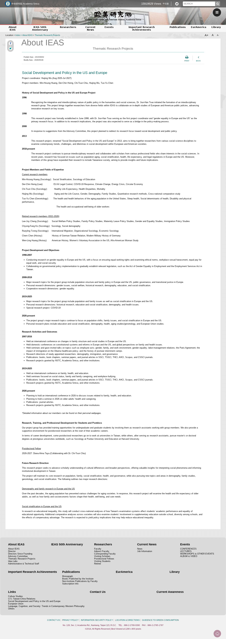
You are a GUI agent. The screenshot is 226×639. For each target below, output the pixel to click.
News (139, 549)
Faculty (97, 549)
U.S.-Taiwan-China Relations (21, 598)
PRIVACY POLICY (70, 620)
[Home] (177, 3)
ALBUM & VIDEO (188, 556)
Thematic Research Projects (47, 35)
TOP (217, 633)
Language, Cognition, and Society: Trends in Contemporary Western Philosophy (46, 606)
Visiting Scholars (102, 556)
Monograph (67, 576)
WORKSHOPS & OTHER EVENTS (197, 553)
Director (12, 551)
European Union (15, 603)
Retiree (97, 563)
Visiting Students (102, 561)
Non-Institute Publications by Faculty (80, 581)
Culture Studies (15, 596)
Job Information (144, 551)
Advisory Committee (18, 556)
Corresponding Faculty (105, 553)
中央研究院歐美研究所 (113, 16)
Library (216, 27)
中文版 (166, 3)
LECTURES (186, 551)
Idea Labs (13, 561)
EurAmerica (198, 27)
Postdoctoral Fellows (104, 558)
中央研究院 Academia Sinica (25, 3)
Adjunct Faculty (101, 551)
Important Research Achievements (142, 28)
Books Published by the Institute (77, 578)
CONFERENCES (188, 549)
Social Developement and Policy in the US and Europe (34, 601)
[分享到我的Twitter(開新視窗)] (10, 48)
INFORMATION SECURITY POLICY (97, 620)
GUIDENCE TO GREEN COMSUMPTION (160, 620)
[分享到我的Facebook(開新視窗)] (10, 43)
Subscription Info (70, 583)
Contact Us (98, 592)
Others (11, 608)
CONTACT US (53, 620)
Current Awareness (170, 592)
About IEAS (27, 35)
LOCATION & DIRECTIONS (127, 620)
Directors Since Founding (20, 553)
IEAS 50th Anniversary (40, 28)
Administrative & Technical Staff (23, 563)
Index (17, 35)
